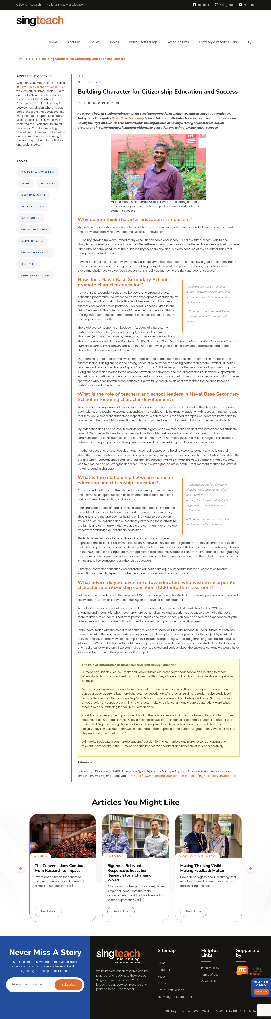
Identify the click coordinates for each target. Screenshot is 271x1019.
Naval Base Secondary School (39, 87)
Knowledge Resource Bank (175, 997)
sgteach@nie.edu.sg (35, 971)
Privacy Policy (210, 968)
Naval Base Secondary (128, 118)
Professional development (37, 172)
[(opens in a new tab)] (250, 971)
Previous (20, 869)
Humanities (48, 184)
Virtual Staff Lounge (171, 990)
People (25, 184)
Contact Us (208, 981)
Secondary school (33, 195)
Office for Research (28, 5)
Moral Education (32, 241)
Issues (33, 59)
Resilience (27, 264)
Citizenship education (35, 276)
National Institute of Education (65, 5)
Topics (162, 983)
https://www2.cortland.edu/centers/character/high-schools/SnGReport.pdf (186, 776)
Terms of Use (209, 974)
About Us (164, 970)
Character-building (34, 230)
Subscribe (68, 984)
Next (251, 869)
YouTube (249, 5)
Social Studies (30, 218)
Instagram (226, 5)
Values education (32, 207)
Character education (35, 253)
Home (20, 59)
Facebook (202, 5)
